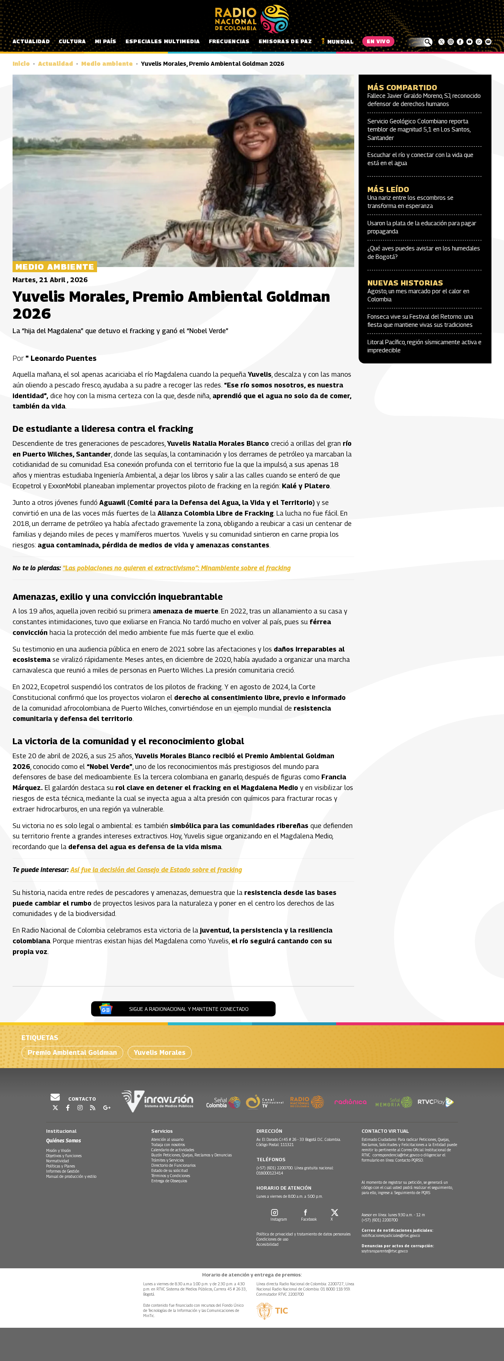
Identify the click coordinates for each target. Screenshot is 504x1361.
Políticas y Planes (60, 1166)
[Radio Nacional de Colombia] (252, 19)
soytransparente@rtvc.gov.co (385, 1251)
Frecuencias (229, 41)
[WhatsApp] (479, 41)
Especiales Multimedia (162, 41)
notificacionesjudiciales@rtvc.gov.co (391, 1235)
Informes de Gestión (62, 1171)
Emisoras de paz (285, 41)
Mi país (106, 41)
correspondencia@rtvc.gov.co (396, 1155)
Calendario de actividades (172, 1150)
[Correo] (488, 41)
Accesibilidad (267, 1244)
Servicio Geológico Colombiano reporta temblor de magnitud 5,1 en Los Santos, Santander (418, 129)
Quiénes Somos (63, 1140)
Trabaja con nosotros (168, 1144)
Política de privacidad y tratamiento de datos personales (303, 1234)
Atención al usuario (167, 1139)
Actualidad (31, 41)
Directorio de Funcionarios (173, 1165)
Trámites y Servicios (167, 1160)
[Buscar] (419, 42)
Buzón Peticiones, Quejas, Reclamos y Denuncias (191, 1155)
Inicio (21, 63)
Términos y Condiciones (170, 1175)
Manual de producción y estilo (71, 1176)
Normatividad (57, 1161)
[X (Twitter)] (441, 41)
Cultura (72, 41)
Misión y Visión (58, 1150)
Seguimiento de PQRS (412, 1192)
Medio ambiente (107, 63)
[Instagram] (451, 41)
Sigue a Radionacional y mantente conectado (189, 1009)
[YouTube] (469, 41)
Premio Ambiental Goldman (72, 1052)
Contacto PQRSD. (410, 1160)
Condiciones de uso (272, 1239)
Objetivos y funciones (64, 1155)
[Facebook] (460, 41)
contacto (81, 1099)
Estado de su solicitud (169, 1170)
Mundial (340, 41)
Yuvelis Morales (160, 1052)
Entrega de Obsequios (169, 1181)
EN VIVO (378, 41)
